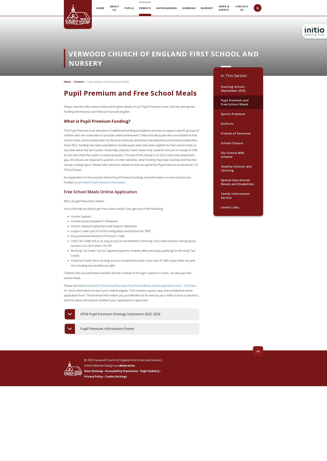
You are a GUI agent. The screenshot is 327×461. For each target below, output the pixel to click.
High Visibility (149, 371)
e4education (126, 365)
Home (67, 81)
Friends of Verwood (235, 133)
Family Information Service (235, 196)
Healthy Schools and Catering (236, 168)
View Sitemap (93, 371)
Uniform (227, 124)
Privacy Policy (93, 376)
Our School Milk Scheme (232, 155)
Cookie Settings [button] (116, 376)
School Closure (232, 143)
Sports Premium (233, 114)
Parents (79, 81)
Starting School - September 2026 (233, 89)
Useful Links (230, 207)
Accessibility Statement (121, 371)
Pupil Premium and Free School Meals (235, 102)
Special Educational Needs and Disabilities (237, 182)
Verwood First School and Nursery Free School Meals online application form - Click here (140, 286)
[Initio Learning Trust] (314, 31)
